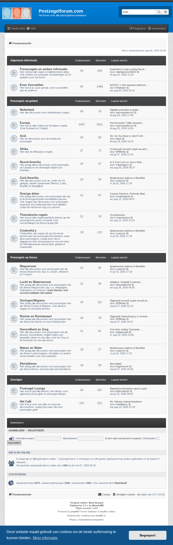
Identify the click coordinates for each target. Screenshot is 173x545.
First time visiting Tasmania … (126, 329)
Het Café (25, 401)
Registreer (36, 430)
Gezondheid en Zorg (34, 329)
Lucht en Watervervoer (35, 282)
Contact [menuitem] (106, 494)
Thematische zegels (34, 214)
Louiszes (120, 180)
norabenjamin (123, 196)
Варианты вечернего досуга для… (129, 388)
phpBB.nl (100, 515)
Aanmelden (16, 430)
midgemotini (122, 332)
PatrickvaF (121, 483)
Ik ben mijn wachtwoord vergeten (123, 438)
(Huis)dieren (28, 363)
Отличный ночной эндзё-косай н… (130, 149)
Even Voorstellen (31, 85)
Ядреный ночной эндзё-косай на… (130, 300)
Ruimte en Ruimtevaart (36, 316)
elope (118, 138)
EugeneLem (122, 366)
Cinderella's (28, 230)
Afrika (24, 149)
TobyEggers (122, 164)
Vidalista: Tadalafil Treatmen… (126, 282)
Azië (23, 136)
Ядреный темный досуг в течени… (130, 316)
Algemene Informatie (23, 60)
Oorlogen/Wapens (32, 300)
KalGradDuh (122, 391)
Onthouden (149, 438)
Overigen (16, 379)
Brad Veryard (96, 502)
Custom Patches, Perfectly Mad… (128, 193)
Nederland (27, 109)
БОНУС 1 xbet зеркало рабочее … (129, 85)
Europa (25, 122)
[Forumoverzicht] (19, 12)
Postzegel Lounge (32, 388)
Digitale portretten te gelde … (125, 109)
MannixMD (98, 505)
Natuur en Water (31, 348)
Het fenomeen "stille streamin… (127, 123)
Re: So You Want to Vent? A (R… (128, 136)
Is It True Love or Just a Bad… (127, 162)
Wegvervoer (28, 266)
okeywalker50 (123, 284)
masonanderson (124, 112)
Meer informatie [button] (45, 538)
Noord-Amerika (30, 162)
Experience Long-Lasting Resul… (128, 69)
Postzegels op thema (23, 257)
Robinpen (121, 87)
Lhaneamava (123, 217)
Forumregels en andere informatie (43, 69)
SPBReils (121, 151)
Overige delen (29, 193)
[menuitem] (31, 29)
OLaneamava (117, 215)
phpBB (74, 511)
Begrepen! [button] (148, 535)
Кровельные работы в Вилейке (127, 178)
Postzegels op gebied (24, 101)
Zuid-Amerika (29, 177)
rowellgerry (122, 404)
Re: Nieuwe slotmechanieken (126, 401)
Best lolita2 (116, 363)
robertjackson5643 (126, 72)
